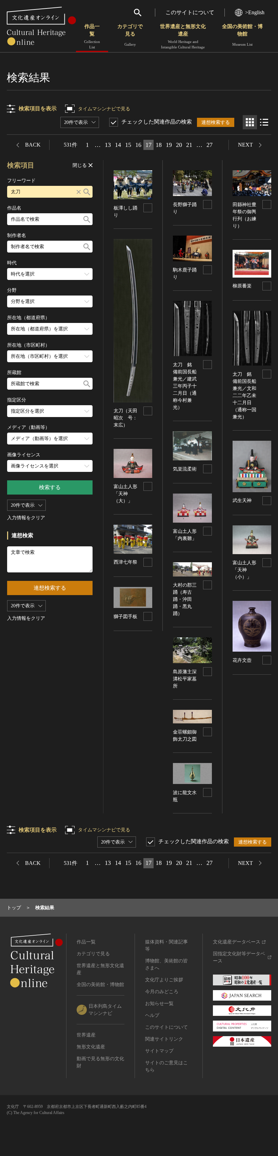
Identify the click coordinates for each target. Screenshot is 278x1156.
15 (128, 144)
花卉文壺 (242, 660)
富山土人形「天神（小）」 (244, 570)
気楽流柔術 (185, 469)
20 (179, 144)
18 (159, 144)
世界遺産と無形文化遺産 (183, 36)
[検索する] (87, 192)
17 (148, 144)
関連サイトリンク (164, 1039)
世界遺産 (86, 1035)
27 (209, 144)
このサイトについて (189, 12)
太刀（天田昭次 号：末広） (125, 418)
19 (169, 144)
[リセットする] (78, 192)
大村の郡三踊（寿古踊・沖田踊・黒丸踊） (185, 599)
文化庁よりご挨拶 (164, 979)
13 (108, 144)
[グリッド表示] (250, 122)
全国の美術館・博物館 (242, 35)
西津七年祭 (125, 562)
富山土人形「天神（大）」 (125, 493)
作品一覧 (92, 36)
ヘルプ (152, 1015)
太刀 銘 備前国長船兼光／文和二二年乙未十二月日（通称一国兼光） (244, 395)
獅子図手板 (125, 616)
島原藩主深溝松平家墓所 (185, 679)
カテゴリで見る (130, 35)
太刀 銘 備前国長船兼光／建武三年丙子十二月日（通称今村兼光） (185, 386)
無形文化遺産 (91, 1046)
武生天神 (242, 500)
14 (118, 144)
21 (189, 144)
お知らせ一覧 (159, 1003)
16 (138, 144)
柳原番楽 (242, 285)
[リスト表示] (264, 122)
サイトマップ (159, 1050)
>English (254, 12)
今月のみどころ (161, 991)
